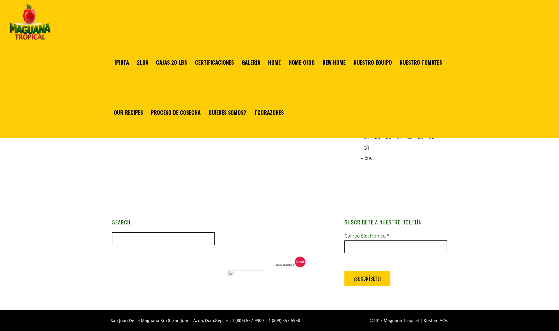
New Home (334, 62)
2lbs (142, 62)
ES (520, 324)
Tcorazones (269, 112)
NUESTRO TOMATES (421, 62)
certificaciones (214, 62)
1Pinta (121, 62)
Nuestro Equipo (373, 62)
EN (541, 324)
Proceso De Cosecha (176, 112)
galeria (251, 62)
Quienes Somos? (227, 112)
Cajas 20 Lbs (171, 62)
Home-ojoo (302, 62)
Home (274, 62)
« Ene (367, 158)
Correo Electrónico (367, 236)
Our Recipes (128, 112)
